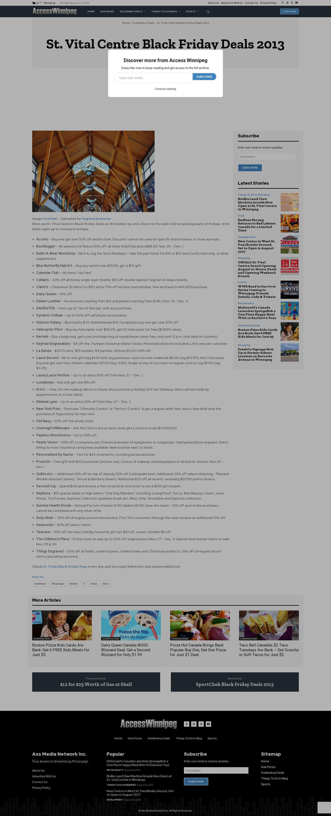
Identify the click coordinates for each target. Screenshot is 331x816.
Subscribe (204, 76)
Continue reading (165, 88)
